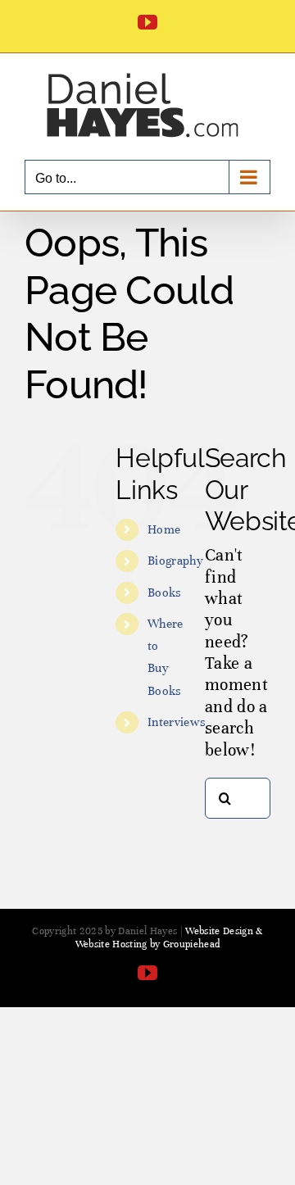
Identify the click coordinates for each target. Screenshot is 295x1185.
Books (165, 592)
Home (164, 529)
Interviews (177, 722)
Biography (175, 560)
